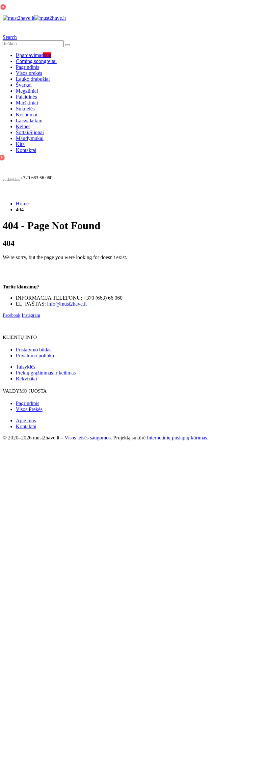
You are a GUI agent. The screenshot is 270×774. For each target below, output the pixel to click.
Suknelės (25, 108)
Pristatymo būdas (33, 349)
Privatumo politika (35, 355)
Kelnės (23, 126)
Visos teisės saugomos (88, 437)
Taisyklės (25, 367)
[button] (10, 37)
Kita (20, 144)
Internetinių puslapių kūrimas (177, 437)
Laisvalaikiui (29, 120)
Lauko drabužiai (33, 79)
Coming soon (36, 61)
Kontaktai (26, 150)
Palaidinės (26, 97)
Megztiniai (27, 91)
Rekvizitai (26, 378)
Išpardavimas (33, 55)
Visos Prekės (29, 409)
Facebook (11, 315)
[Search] (67, 45)
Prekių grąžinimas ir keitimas (46, 372)
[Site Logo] (34, 18)
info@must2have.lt (67, 304)
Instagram (31, 315)
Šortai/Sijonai (30, 132)
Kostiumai (26, 114)
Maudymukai (29, 138)
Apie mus (26, 420)
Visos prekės (29, 73)
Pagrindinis (27, 67)
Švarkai (24, 85)
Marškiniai (27, 102)
